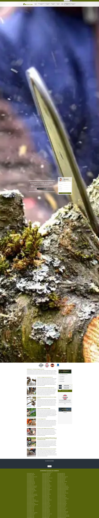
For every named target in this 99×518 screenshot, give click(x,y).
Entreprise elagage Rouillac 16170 (61, 475)
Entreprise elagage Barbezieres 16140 (31, 503)
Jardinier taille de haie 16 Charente (73, 4)
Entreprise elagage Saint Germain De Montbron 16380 (63, 516)
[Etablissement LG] (28, 4)
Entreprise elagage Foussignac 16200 (46, 475)
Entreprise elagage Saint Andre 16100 (61, 490)
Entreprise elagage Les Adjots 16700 (31, 474)
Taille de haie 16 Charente (58, 4)
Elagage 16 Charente (35, 4)
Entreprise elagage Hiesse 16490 (45, 497)
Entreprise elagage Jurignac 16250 (46, 510)
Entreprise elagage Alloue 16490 (30, 480)
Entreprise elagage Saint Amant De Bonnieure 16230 (63, 487)
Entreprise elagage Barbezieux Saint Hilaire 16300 (32, 504)
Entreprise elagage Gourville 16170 (46, 488)
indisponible (66, 385)
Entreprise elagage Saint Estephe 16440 (61, 504)
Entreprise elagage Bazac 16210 (30, 511)
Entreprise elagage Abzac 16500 (30, 473)
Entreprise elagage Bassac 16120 (30, 509)
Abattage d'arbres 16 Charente (53, 4)
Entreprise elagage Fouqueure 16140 (46, 474)
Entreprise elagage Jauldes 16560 (45, 502)
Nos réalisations (42, 188)
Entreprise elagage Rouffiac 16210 (61, 473)
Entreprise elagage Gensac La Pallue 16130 (46, 481)
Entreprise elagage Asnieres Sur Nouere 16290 (32, 494)
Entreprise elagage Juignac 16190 (45, 504)
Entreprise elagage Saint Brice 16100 (61, 496)
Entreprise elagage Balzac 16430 (30, 502)
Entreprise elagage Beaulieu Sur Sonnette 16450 (32, 512)
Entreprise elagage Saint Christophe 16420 (62, 497)
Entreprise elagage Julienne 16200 (46, 509)
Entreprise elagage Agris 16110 (30, 475)
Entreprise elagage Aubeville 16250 (31, 496)
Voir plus (49, 466)
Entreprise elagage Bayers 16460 (30, 510)
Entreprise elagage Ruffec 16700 (60, 482)
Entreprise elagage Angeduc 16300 (30, 488)
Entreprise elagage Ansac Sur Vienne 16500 (31, 490)
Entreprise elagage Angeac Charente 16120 (31, 487)
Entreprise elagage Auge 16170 (30, 497)
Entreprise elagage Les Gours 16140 (46, 487)
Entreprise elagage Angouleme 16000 (31, 489)
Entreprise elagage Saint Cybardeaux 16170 (62, 503)
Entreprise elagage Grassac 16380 (46, 490)
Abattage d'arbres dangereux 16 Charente (41, 4)
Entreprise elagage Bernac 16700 (30, 517)
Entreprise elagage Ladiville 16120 (46, 512)
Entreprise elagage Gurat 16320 (45, 495)
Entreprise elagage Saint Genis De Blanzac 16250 (62, 511)
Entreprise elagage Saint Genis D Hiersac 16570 (62, 512)
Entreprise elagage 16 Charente (67, 4)
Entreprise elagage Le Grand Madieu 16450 (47, 489)
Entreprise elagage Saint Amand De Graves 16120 (62, 488)
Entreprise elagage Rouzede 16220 (61, 480)
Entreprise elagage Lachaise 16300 (46, 511)
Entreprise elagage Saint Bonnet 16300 (61, 495)
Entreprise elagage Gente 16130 (45, 482)
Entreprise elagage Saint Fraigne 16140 (61, 509)
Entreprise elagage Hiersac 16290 (45, 496)
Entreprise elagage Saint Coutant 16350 (61, 502)
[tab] (49, 207)
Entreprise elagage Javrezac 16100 (46, 503)
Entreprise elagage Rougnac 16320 (61, 474)
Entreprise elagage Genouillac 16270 (46, 480)
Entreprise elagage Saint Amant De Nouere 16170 (62, 489)
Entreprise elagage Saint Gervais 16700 (61, 517)
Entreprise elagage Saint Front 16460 (61, 510)
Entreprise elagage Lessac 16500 (45, 517)
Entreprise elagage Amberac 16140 (31, 481)
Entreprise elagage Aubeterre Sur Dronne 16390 (32, 495)
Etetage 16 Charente (62, 4)
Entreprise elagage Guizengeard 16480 (46, 494)
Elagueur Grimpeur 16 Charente (47, 4)
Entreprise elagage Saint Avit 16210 (61, 494)
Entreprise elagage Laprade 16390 (46, 516)
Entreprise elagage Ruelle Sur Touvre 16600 (62, 481)
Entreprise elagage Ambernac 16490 (31, 482)
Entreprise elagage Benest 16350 (30, 516)
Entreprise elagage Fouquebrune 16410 (46, 473)
